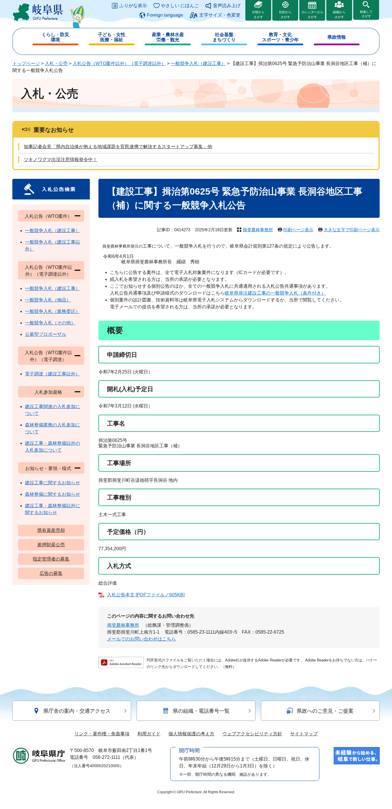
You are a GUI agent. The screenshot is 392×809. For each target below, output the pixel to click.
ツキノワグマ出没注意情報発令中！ (60, 159)
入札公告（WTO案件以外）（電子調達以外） (119, 63)
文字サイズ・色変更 (219, 15)
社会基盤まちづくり (224, 37)
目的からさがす (285, 14)
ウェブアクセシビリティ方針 (252, 733)
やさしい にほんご (180, 5)
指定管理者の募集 (51, 559)
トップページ (26, 63)
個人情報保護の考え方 (191, 733)
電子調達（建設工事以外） (52, 373)
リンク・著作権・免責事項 (101, 733)
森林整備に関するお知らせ (52, 494)
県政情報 (336, 37)
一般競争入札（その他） (50, 322)
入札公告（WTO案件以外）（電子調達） (48, 356)
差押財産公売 (51, 544)
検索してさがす (366, 14)
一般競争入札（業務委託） (52, 311)
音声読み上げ (226, 5)
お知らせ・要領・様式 (48, 468)
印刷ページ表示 (298, 229)
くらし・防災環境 (55, 37)
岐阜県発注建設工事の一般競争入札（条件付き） (275, 293)
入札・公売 (56, 63)
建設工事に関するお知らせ (52, 482)
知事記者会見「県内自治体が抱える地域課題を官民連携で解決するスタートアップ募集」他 (118, 146)
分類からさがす (258, 14)
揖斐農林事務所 (258, 229)
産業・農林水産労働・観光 (168, 37)
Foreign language (165, 15)
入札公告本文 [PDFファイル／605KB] (146, 594)
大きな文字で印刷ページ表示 (352, 229)
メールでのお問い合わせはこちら (141, 638)
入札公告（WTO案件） (48, 216)
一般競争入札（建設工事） (198, 63)
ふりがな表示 (133, 5)
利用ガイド (148, 733)
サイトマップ (304, 733)
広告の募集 (51, 573)
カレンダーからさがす (312, 14)
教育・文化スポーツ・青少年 (280, 37)
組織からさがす (339, 14)
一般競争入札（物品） (48, 299)
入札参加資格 (48, 392)
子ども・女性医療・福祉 (111, 37)
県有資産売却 (51, 530)
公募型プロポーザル (45, 334)
